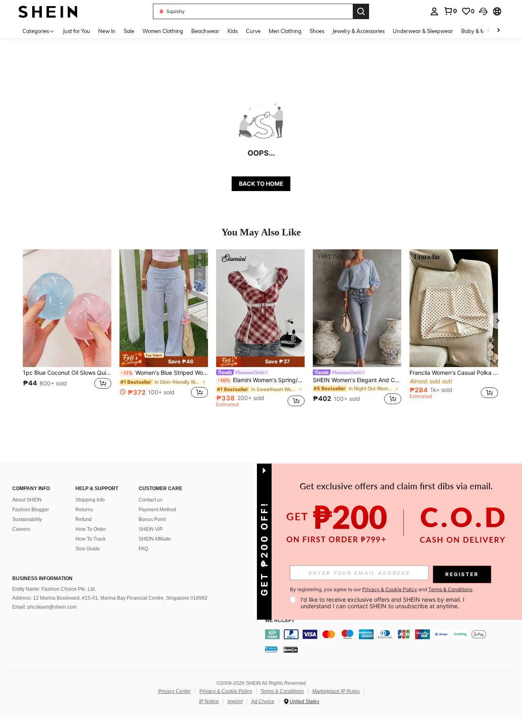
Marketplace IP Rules (336, 691)
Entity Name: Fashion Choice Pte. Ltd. (54, 589)
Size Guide (87, 549)
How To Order (90, 529)
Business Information (42, 578)
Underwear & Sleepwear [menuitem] (423, 31)
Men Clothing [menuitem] (285, 31)
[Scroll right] (498, 31)
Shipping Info (90, 500)
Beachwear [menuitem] (205, 31)
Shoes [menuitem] (317, 31)
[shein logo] (47, 11)
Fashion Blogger (30, 509)
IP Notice (209, 701)
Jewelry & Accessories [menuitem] (358, 31)
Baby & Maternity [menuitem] (482, 31)
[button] (483, 11)
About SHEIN (27, 500)
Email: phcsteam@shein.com (44, 607)
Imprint (235, 701)
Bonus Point (152, 519)
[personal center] (434, 11)
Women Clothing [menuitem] (162, 31)
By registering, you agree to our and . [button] (381, 589)
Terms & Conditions (282, 691)
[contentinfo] (391, 634)
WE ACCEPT (279, 620)
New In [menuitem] (106, 31)
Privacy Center (174, 691)
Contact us (150, 500)
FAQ (143, 549)
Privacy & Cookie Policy (225, 691)
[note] (163, 359)
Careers (21, 529)
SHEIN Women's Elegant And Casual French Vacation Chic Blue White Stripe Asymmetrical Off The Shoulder (357, 380)
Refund (83, 519)
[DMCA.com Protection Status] (290, 649)
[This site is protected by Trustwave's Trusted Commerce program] (271, 649)
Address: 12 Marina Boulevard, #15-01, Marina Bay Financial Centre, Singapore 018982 (110, 598)
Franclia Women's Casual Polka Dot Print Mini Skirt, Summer (453, 372)
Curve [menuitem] (253, 31)
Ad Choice (262, 701)
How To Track (90, 539)
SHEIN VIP (151, 529)
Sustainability (27, 519)
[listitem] (67, 328)
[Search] (361, 11)
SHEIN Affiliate (155, 539)
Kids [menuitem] (233, 31)
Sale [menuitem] (129, 31)
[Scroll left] (488, 31)
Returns (84, 509)
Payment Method (157, 509)
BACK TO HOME (261, 183)
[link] (450, 11)
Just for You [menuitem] (76, 31)
